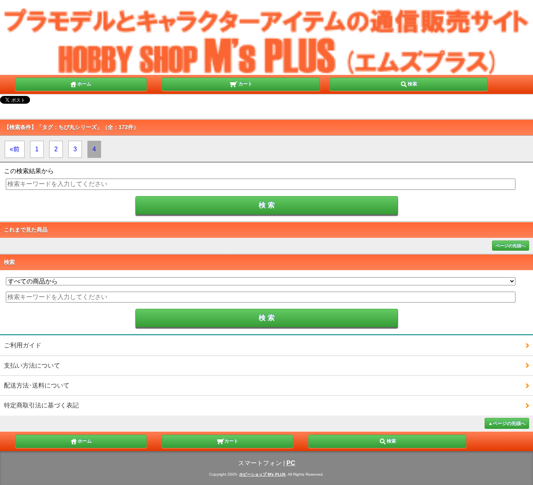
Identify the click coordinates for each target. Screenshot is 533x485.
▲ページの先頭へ (507, 423)
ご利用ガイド (22, 345)
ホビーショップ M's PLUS (262, 474)
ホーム (84, 84)
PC (290, 463)
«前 (15, 149)
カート (244, 84)
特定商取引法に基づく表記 (41, 405)
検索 (412, 84)
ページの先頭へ (511, 245)
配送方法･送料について (36, 385)
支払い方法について (32, 365)
